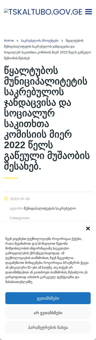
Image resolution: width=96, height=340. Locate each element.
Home (9, 40)
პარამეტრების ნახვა (48, 327)
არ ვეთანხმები (48, 313)
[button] (88, 228)
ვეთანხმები (48, 298)
